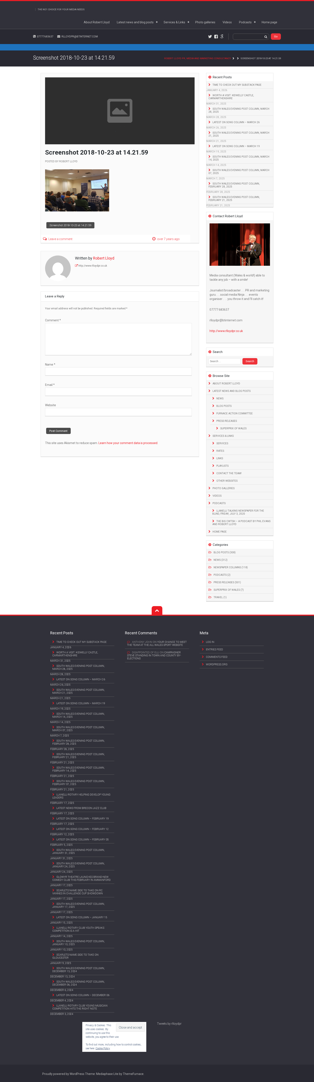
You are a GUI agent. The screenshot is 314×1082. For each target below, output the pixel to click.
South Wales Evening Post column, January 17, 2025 (78, 905)
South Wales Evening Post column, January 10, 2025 (78, 943)
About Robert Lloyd (97, 22)
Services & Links (174, 22)
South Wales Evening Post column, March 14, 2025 (238, 158)
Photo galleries (205, 22)
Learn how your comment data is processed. (128, 443)
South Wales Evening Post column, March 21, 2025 (238, 134)
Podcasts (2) (222, 574)
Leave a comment (60, 239)
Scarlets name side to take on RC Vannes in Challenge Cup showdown (77, 892)
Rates (220, 450)
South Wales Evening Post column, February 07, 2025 (78, 783)
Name (50, 364)
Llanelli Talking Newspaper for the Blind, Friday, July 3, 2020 (238, 512)
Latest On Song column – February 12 (82, 829)
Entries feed (214, 649)
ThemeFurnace (133, 1074)
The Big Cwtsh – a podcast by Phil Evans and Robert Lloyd (241, 523)
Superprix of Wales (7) (229, 589)
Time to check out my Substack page (237, 84)
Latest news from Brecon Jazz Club (81, 808)
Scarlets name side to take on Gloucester (75, 956)
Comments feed (216, 656)
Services (222, 443)
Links (219, 458)
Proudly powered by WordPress (63, 1074)
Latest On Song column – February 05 (82, 839)
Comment (53, 320)
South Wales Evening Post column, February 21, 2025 (234, 199)
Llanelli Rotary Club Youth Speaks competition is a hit (78, 929)
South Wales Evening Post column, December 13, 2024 (78, 970)
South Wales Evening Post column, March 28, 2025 (238, 110)
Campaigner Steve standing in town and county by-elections (154, 655)
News (219, 398)
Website (50, 405)
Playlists (222, 465)
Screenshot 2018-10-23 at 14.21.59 (70, 225)
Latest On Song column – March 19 (236, 146)
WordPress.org (216, 664)
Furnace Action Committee (234, 413)
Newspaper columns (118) (231, 567)
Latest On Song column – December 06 (82, 995)
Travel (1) (220, 597)
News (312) (220, 559)
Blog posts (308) (225, 552)
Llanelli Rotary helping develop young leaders (81, 796)
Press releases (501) (227, 582)
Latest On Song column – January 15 (81, 917)
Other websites (227, 480)
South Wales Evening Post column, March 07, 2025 (238, 172)
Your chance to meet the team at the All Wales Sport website (157, 644)
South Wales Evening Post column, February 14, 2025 (78, 769)
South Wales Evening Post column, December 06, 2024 (78, 983)
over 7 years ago (168, 239)
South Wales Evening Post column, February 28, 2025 (234, 185)
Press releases (226, 420)
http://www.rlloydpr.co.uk (92, 265)
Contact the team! (229, 473)
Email (50, 385)
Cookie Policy (102, 1048)
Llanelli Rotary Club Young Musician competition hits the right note (79, 1007)
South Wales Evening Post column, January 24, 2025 (78, 865)
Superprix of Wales (233, 428)
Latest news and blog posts (135, 22)
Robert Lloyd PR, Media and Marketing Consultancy (197, 58)
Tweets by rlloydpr (169, 1023)
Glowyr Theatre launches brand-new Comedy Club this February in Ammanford (81, 878)
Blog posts (224, 405)
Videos (227, 22)
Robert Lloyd (68, 161)
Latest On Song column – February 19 (82, 818)
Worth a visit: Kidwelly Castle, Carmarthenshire (231, 97)
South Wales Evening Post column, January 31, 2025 (78, 852)
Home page (269, 22)
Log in (210, 642)
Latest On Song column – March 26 (236, 122)
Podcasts (245, 22)
